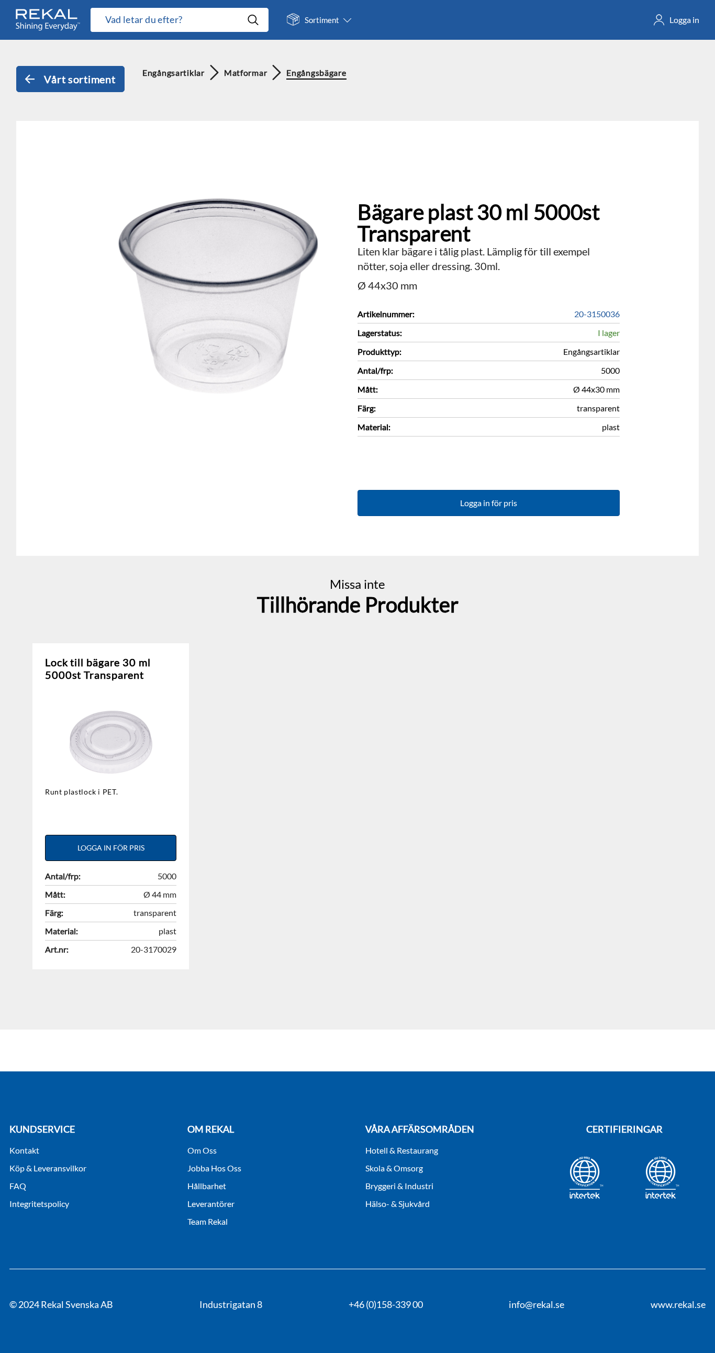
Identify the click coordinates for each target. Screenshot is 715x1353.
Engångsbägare (316, 72)
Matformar (245, 72)
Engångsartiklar (173, 72)
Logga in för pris (488, 503)
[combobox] (169, 20)
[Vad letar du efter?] (180, 20)
